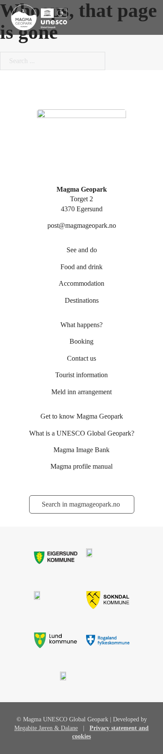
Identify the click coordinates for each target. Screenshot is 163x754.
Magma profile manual (81, 466)
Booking (81, 341)
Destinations (82, 300)
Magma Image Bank (81, 449)
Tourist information (81, 375)
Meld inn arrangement (81, 392)
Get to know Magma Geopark (81, 416)
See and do (82, 250)
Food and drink (81, 266)
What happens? (81, 324)
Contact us (81, 358)
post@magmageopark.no (81, 225)
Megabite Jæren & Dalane (46, 728)
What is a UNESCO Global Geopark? (81, 433)
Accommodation (81, 283)
